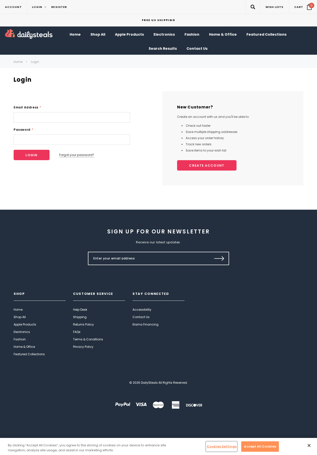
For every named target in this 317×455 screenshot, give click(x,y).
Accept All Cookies (260, 446)
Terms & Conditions (88, 339)
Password (23, 129)
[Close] (309, 445)
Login (35, 62)
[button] (252, 7)
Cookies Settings (222, 446)
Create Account (206, 165)
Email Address (27, 107)
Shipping (80, 317)
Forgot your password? (76, 155)
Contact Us (141, 317)
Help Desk (80, 309)
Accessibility (141, 309)
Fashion (20, 339)
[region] (158, 446)
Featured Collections (29, 354)
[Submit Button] (219, 258)
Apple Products (25, 324)
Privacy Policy (83, 347)
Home (18, 62)
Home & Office (24, 347)
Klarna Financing (145, 324)
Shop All (20, 317)
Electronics (22, 332)
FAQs (76, 332)
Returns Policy (83, 324)
